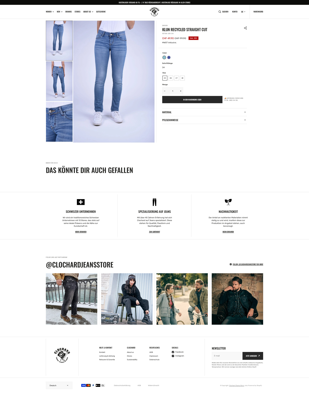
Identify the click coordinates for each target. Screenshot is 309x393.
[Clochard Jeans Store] (154, 12)
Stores (77, 11)
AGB (139, 385)
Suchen (225, 11)
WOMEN (49, 11)
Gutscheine (101, 11)
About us (87, 11)
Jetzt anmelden (251, 355)
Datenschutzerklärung (122, 385)
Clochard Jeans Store (236, 385)
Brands (68, 11)
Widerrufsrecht (153, 385)
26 (171, 79)
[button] (245, 28)
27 (177, 79)
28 (183, 79)
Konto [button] (234, 11)
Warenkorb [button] (258, 11)
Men (58, 11)
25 (165, 79)
